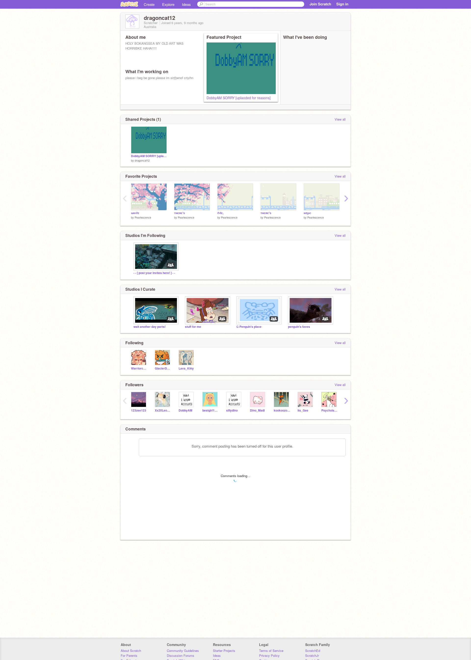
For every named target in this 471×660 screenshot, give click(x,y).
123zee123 (138, 410)
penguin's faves (299, 327)
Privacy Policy (269, 655)
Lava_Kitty (186, 368)
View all (340, 119)
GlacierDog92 (163, 368)
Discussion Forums (180, 655)
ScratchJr (312, 655)
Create (149, 4)
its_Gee (303, 410)
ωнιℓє (135, 213)
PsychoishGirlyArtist (329, 410)
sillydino (232, 410)
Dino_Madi (257, 410)
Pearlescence (143, 217)
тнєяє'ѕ (179, 213)
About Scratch (131, 650)
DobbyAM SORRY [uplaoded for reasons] (239, 97)
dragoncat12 (142, 160)
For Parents (129, 655)
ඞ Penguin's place (249, 327)
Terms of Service (271, 650)
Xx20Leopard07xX (163, 410)
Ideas (186, 4)
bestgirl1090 (210, 410)
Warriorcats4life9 (139, 368)
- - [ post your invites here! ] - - (154, 273)
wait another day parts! (149, 327)
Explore (168, 4)
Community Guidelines (183, 650)
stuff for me (193, 327)
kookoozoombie (282, 410)
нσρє (307, 213)
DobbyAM (185, 410)
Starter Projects (224, 650)
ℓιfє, (220, 213)
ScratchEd (312, 650)
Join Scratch (320, 4)
